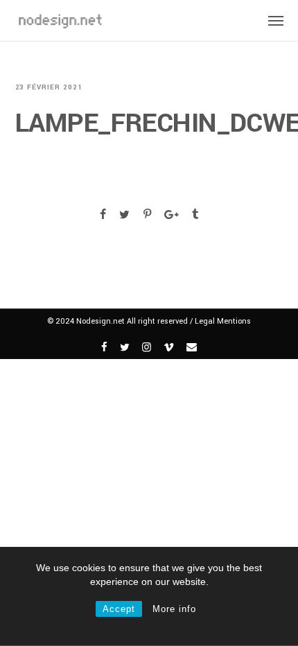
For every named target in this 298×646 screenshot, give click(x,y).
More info (174, 609)
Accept (119, 609)
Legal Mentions (223, 321)
